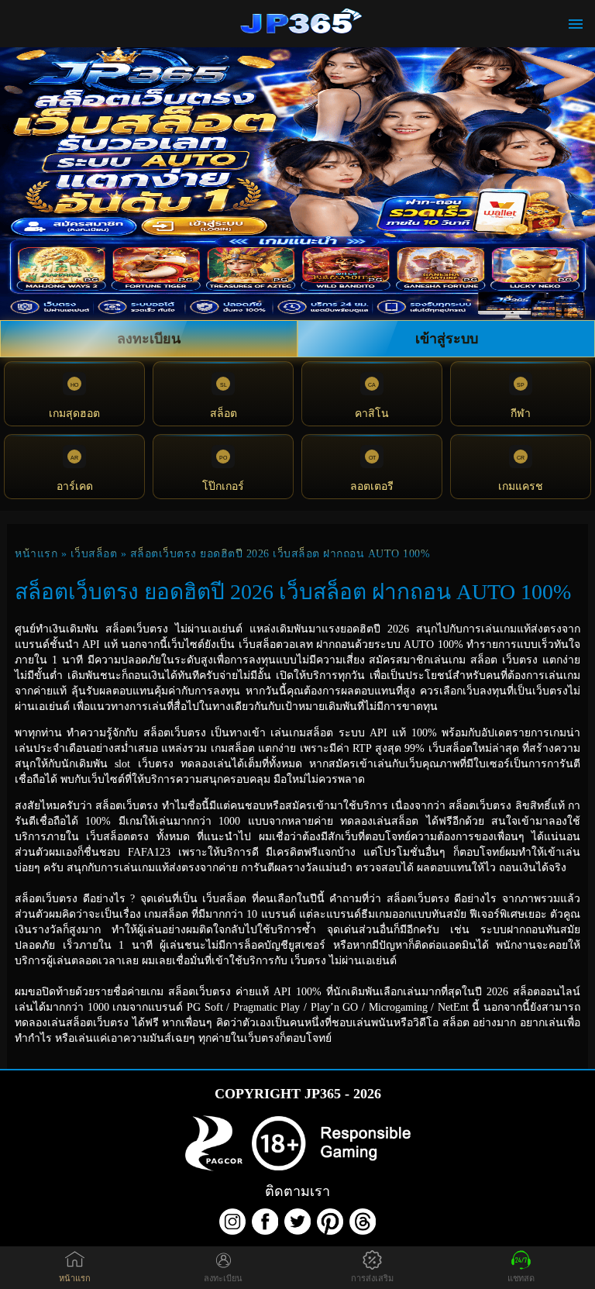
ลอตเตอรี (372, 486)
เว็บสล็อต (94, 554)
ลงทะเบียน (149, 338)
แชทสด (521, 1278)
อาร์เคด (75, 486)
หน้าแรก (36, 554)
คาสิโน (372, 413)
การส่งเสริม (372, 1278)
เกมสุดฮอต (74, 413)
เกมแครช (520, 486)
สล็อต (223, 413)
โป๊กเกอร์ (223, 486)
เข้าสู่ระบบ (446, 338)
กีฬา (521, 413)
